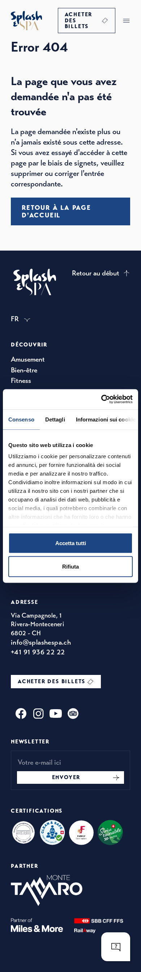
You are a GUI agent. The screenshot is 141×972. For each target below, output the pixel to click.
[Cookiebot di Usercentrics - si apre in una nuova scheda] (101, 399)
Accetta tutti (70, 543)
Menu (126, 20)
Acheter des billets (79, 20)
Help (115, 946)
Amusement (28, 359)
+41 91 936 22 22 (38, 652)
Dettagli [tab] (55, 419)
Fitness (21, 380)
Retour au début (95, 273)
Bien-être (24, 370)
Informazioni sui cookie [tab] (106, 419)
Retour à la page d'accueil (56, 211)
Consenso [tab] (21, 419)
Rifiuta (70, 567)
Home (26, 20)
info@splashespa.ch (41, 642)
